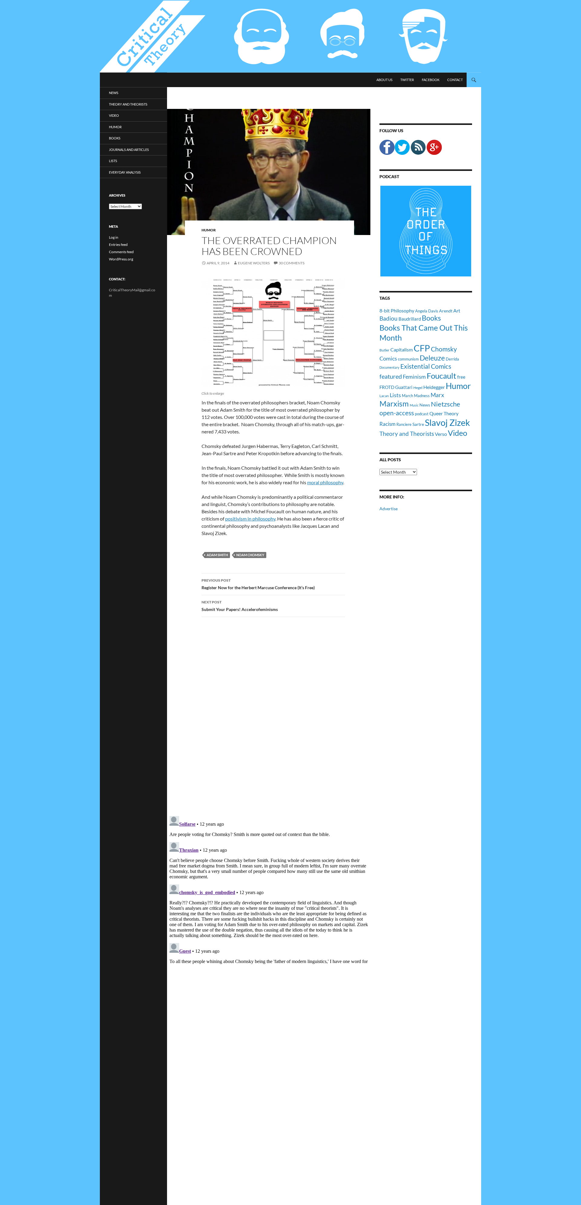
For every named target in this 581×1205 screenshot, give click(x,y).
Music (414, 405)
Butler (384, 350)
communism (408, 359)
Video (457, 432)
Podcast (389, 176)
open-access (396, 412)
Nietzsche (445, 404)
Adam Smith (217, 555)
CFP (422, 348)
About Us (384, 80)
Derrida (452, 359)
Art (456, 310)
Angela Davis (426, 311)
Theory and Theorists (406, 433)
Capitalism (401, 349)
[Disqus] (268, 716)
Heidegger (434, 387)
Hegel (417, 387)
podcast (421, 414)
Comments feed (121, 252)
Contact (455, 80)
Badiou (388, 318)
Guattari (403, 387)
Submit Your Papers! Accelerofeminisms (240, 606)
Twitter (407, 80)
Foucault (441, 375)
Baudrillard (410, 319)
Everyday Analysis (125, 172)
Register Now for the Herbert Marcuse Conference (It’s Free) (258, 584)
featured (390, 376)
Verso (441, 434)
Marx (437, 395)
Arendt (445, 310)
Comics (388, 358)
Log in (113, 237)
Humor (209, 230)
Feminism (414, 376)
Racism (387, 424)
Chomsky (444, 349)
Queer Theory (443, 413)
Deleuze (432, 358)
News (424, 404)
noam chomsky (250, 555)
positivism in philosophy (250, 518)
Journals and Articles (129, 150)
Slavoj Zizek (447, 422)
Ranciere (404, 424)
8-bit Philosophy (396, 310)
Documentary (389, 367)
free (461, 377)
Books (431, 318)
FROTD (386, 387)
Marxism (394, 403)
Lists (395, 395)
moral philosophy (325, 482)
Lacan (384, 396)
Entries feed (118, 244)
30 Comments (291, 263)
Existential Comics (425, 366)
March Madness (416, 395)
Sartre (418, 424)
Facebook (430, 80)
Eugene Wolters (254, 263)
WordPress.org (121, 259)
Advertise (388, 508)
